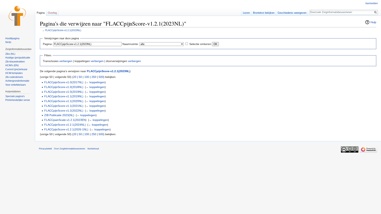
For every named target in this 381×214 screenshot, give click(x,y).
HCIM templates (14, 73)
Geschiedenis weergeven (292, 12)
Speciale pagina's (15, 96)
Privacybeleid (45, 148)
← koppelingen (95, 82)
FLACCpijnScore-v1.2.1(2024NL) (65, 124)
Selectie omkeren (200, 44)
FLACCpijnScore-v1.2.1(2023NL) (63, 30)
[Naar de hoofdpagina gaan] (17, 16)
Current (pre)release (16, 69)
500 (101, 76)
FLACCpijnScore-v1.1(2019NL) (63, 96)
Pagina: (47, 44)
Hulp (373, 22)
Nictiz (8, 42)
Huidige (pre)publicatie (17, 57)
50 (80, 76)
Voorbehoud (93, 148)
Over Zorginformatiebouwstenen (69, 148)
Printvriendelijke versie (17, 100)
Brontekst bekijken (263, 12)
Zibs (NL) (10, 54)
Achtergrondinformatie (17, 80)
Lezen (246, 12)
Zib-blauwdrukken (15, 61)
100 (86, 76)
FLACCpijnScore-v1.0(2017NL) (63, 82)
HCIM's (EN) (12, 65)
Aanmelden (371, 3)
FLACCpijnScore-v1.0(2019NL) (63, 91)
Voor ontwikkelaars (15, 84)
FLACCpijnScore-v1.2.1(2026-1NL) (66, 129)
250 (93, 76)
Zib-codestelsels (14, 77)
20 (74, 76)
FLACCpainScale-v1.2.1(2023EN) (65, 119)
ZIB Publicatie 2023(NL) (59, 115)
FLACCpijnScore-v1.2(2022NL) (63, 110)
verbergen (65, 61)
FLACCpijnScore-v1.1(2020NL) (63, 101)
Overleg (52, 12)
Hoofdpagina (12, 38)
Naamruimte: (130, 44)
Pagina (41, 12)
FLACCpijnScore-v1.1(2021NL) (63, 105)
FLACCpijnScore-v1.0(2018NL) (63, 87)
